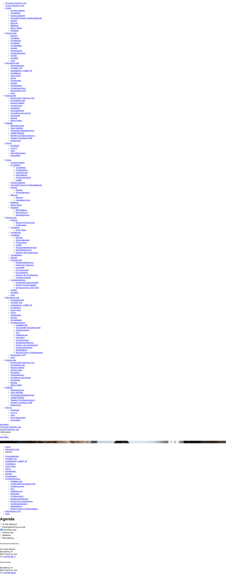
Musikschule (10, 96)
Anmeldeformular (17, 101)
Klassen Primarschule (25, 223)
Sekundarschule (12, 63)
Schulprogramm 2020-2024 (27, 288)
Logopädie (20, 267)
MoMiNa (9, 123)
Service (8, 143)
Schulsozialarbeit (17, 16)
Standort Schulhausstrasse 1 (22, 136)
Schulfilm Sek (16, 68)
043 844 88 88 (10, 573)
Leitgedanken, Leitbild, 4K (21, 71)
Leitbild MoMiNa (17, 133)
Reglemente (15, 141)
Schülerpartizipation (24, 348)
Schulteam (15, 38)
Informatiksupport (17, 153)
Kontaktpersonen (23, 200)
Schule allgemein (10, 524)
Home (7, 447)
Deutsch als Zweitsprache (27, 275)
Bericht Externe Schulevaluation (29, 353)
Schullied (14, 58)
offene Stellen (16, 28)
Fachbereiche (16, 51)
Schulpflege (15, 13)
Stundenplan (15, 81)
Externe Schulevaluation (26, 285)
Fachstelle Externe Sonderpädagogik (26, 18)
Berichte (19, 238)
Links (12, 61)
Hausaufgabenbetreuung (26, 248)
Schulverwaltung (17, 11)
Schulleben (15, 43)
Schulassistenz (22, 340)
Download (14, 146)
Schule (8, 8)
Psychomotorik (22, 270)
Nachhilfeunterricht (24, 250)
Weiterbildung (21, 350)
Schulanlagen (16, 46)
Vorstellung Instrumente (20, 113)
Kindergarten (21, 225)
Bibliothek (14, 26)
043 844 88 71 (10, 557)
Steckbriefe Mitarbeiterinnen (22, 131)
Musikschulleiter (17, 103)
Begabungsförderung (24, 263)
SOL (18, 333)
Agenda (13, 21)
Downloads (15, 116)
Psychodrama (22, 273)
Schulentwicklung (17, 53)
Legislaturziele (22, 173)
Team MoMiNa (16, 128)
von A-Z (13, 148)
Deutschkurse (22, 212)
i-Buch (13, 78)
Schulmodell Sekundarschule (28, 328)
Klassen (13, 36)
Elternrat (14, 23)
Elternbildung (21, 210)
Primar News (21, 243)
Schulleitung (15, 41)
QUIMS (13, 56)
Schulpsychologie (23, 278)
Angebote (14, 31)
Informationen (21, 175)
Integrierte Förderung (24, 265)
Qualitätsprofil (21, 325)
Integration (20, 338)
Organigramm (22, 170)
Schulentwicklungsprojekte (27, 283)
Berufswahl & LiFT (18, 91)
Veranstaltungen (17, 66)
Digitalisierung (22, 335)
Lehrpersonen (16, 106)
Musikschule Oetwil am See (22, 98)
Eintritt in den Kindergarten (27, 253)
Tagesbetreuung (17, 126)
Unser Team (15, 76)
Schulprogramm (22, 330)
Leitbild (19, 180)
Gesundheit (15, 156)
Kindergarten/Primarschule (14, 527)
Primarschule (11, 33)
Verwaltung (15, 108)
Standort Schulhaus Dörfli (21, 138)
